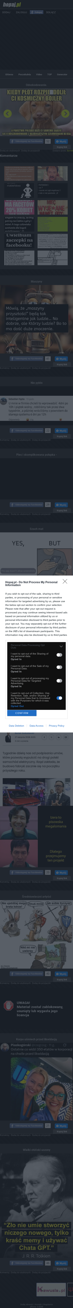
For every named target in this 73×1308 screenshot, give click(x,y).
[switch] (59, 655)
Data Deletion (16, 725)
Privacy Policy (56, 725)
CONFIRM (22, 713)
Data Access (36, 725)
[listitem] (36, 646)
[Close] (66, 582)
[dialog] (36, 654)
